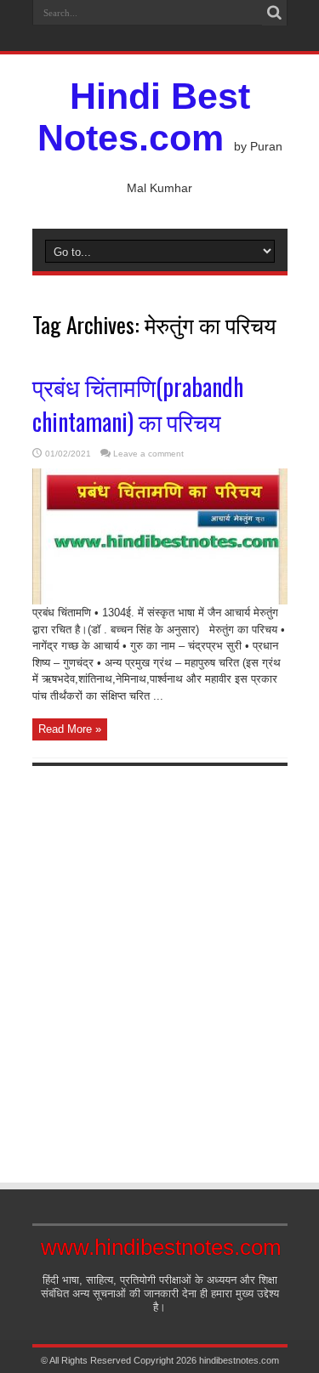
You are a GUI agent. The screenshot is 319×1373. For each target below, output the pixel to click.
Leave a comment (148, 453)
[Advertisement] (159, 959)
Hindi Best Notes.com (143, 117)
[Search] (275, 13)
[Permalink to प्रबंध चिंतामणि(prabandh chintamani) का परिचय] (160, 600)
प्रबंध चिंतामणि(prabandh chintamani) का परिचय (137, 404)
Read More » (69, 729)
